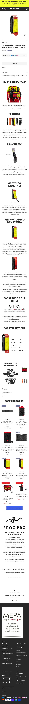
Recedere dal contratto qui (21, 656)
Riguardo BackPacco (21, 643)
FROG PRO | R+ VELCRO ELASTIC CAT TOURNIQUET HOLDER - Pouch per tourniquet (7, 450)
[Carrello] (26, 9)
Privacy (17, 661)
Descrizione (5, 72)
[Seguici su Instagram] (9, 679)
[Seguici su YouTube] (3, 682)
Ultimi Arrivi (4, 643)
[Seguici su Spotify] (9, 682)
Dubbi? (6, 389)
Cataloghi (18, 650)
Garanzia (6, 396)
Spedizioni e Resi (8, 392)
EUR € (4, 687)
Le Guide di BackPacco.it (7, 653)
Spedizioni (18, 659)
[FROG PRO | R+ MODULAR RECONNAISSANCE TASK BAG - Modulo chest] (24, 367)
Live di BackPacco (6, 656)
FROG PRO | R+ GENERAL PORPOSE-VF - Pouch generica (7, 475)
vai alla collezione (14, 507)
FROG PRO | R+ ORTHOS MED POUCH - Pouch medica (7, 500)
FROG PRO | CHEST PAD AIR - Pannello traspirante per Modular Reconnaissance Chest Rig (21, 450)
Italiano (9, 687)
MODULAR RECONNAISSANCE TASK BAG (10, 374)
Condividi (4, 67)
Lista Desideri (5, 646)
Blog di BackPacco (6, 658)
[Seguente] (26, 39)
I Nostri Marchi (5, 651)
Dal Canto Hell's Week (7, 663)
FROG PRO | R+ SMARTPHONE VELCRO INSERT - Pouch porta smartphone (21, 423)
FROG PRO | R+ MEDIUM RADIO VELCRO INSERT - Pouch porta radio (21, 496)
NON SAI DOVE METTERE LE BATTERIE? (10, 381)
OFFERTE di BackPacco (7, 648)
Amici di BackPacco (6, 661)
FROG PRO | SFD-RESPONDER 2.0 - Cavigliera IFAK (7, 423)
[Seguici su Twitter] (6, 679)
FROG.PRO (4, 42)
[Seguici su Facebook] (3, 679)
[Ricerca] (5, 9)
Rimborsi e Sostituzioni (21, 652)
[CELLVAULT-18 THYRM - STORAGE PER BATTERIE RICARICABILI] (24, 379)
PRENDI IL (10, 370)
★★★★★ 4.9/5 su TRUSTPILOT (20, 646)
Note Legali (18, 666)
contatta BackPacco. (14, 319)
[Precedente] (2, 39)
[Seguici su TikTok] (6, 682)
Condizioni (18, 664)
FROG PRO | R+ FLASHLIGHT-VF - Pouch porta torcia (21, 475)
